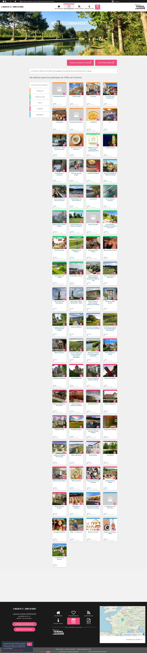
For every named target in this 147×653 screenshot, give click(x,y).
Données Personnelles (70, 649)
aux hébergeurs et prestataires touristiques (69, 651)
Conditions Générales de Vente (83, 649)
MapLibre (140, 634)
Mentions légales (60, 649)
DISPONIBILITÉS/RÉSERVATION (24, 624)
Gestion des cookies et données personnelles (13, 650)
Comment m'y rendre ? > (134, 639)
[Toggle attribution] (143, 634)
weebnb (48, 651)
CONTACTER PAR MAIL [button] (25, 629)
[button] (59, 95)
